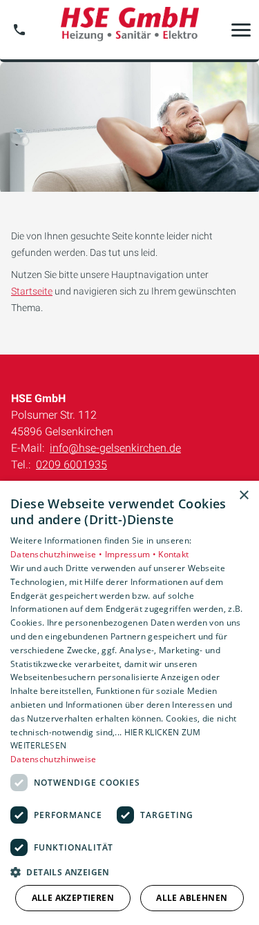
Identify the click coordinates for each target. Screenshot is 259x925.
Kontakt (173, 554)
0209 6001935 (71, 464)
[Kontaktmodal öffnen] (19, 29)
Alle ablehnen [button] (191, 898)
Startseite (31, 291)
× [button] (243, 495)
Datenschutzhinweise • (57, 554)
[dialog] (129, 703)
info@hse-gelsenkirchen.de (115, 448)
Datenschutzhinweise (53, 759)
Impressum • (132, 554)
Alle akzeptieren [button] (73, 898)
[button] (241, 29)
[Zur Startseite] (130, 29)
